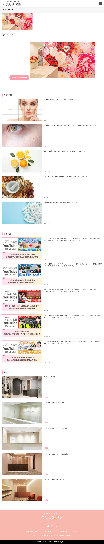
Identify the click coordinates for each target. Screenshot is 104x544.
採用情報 (68, 535)
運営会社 (37, 531)
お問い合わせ (29, 531)
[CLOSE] (100, 3)
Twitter (48, 526)
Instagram (56, 526)
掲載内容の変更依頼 (19, 77)
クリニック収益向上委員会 (56, 535)
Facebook (52, 526)
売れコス (36, 535)
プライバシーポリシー (47, 531)
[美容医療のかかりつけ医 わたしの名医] (52, 518)
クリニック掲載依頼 (60, 531)
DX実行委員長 (44, 535)
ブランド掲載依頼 (72, 531)
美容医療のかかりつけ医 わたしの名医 (47, 542)
